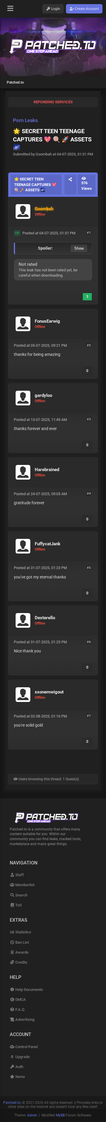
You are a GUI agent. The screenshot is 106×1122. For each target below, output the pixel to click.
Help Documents (28, 989)
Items (19, 1076)
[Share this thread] (70, 184)
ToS (18, 905)
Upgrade (22, 1057)
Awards (21, 952)
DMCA (20, 999)
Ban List (21, 942)
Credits (20, 962)
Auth (18, 1067)
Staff (19, 875)
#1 (89, 233)
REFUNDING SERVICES (53, 102)
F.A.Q (19, 1009)
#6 (89, 642)
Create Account (86, 9)
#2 (89, 345)
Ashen (32, 1115)
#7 (89, 716)
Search (20, 895)
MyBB (60, 1115)
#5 (89, 567)
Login (55, 9)
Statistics (22, 932)
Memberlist (24, 885)
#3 (89, 419)
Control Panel (26, 1047)
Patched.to (15, 82)
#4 (89, 493)
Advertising (24, 1019)
